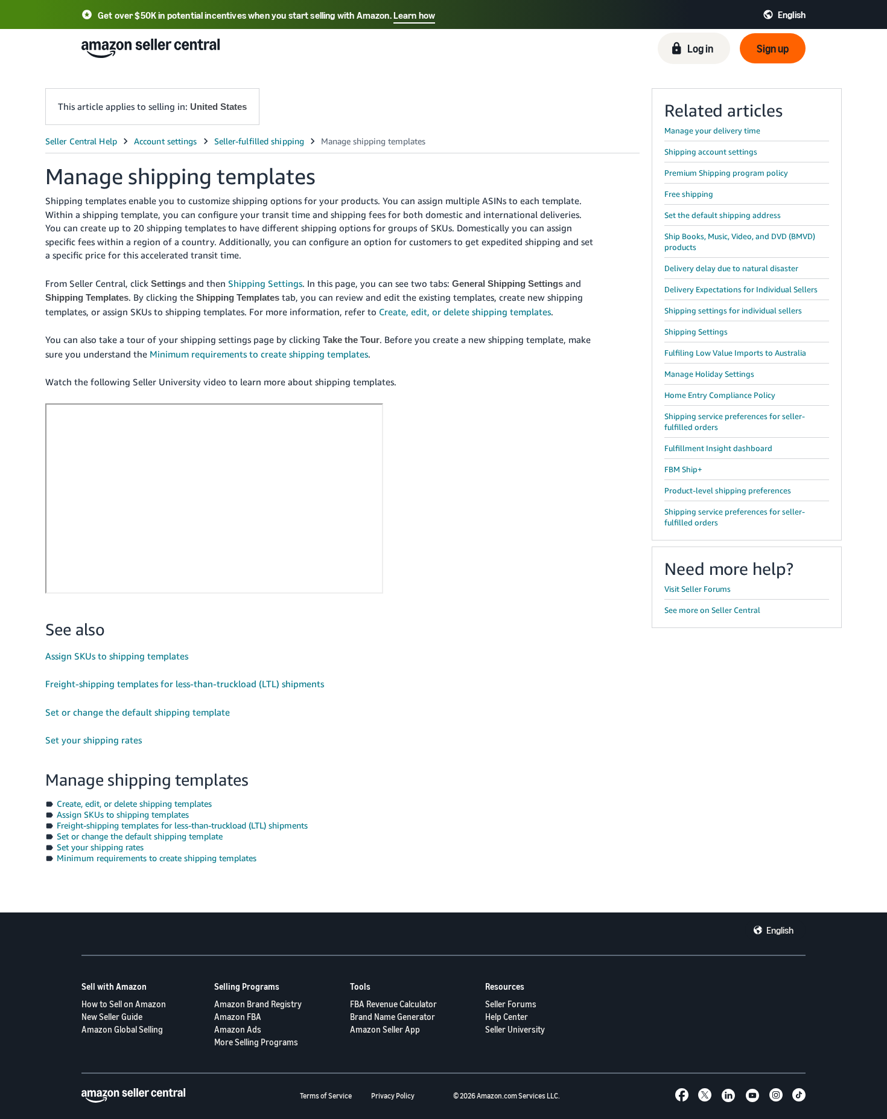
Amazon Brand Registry (258, 1004)
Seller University (515, 1029)
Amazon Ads (237, 1029)
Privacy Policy (393, 1095)
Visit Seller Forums (697, 589)
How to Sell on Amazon (123, 1004)
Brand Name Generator (392, 1017)
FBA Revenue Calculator (393, 1004)
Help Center (506, 1017)
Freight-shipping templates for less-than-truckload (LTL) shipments (184, 683)
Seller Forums (510, 1004)
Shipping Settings (265, 283)
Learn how (414, 15)
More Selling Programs (256, 1042)
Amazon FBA (237, 1017)
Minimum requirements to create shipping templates (259, 353)
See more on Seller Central (712, 610)
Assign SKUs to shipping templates (116, 655)
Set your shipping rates (93, 739)
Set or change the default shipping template (137, 712)
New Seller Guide (111, 1017)
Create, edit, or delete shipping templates (465, 311)
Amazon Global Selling (122, 1029)
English (779, 930)
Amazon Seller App (385, 1029)
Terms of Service (326, 1095)
